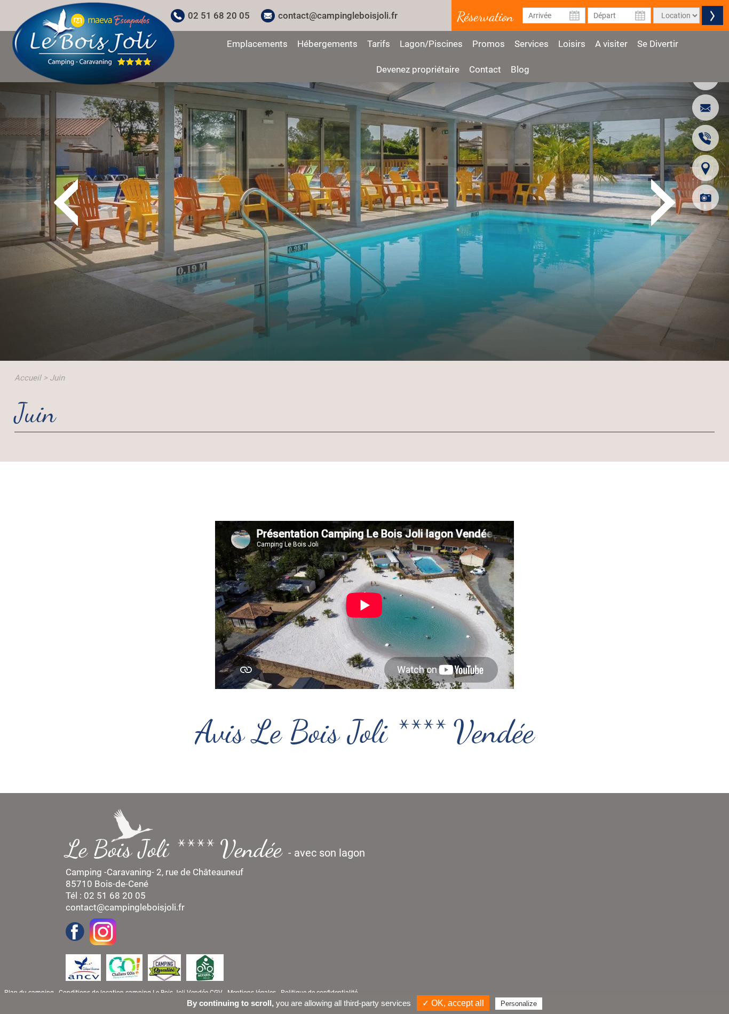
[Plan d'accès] (705, 167)
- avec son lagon (221, 849)
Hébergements (327, 43)
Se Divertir (657, 43)
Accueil (27, 378)
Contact (485, 69)
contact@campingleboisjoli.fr (338, 15)
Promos (488, 43)
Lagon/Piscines (431, 43)
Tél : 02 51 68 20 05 (106, 895)
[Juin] (93, 43)
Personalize (519, 1004)
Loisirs (571, 43)
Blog (520, 69)
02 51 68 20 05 (219, 15)
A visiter (611, 43)
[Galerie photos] (705, 197)
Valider (712, 15)
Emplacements (257, 43)
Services (531, 43)
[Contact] (705, 107)
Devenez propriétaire (417, 69)
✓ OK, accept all (453, 1003)
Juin (57, 378)
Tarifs (378, 43)
